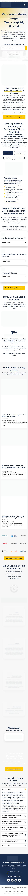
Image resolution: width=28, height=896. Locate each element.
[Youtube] (15, 880)
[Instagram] (8, 880)
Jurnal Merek (8, 891)
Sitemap (21, 893)
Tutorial (21, 891)
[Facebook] (12, 880)
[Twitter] (19, 880)
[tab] (8, 153)
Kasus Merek (15, 891)
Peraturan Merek (7, 893)
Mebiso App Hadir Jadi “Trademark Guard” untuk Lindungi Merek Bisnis (13, 517)
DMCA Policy (15, 893)
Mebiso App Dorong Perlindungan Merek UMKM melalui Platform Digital (13, 466)
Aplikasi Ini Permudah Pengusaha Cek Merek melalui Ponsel (13, 415)
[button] (25, 5)
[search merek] (26, 48)
